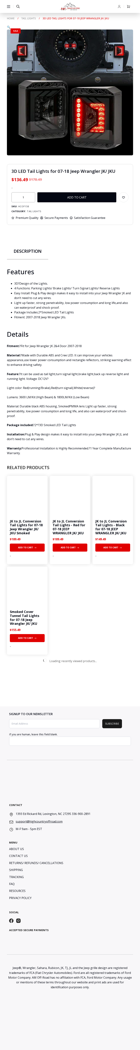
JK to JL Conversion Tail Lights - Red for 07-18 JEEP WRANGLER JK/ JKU (69, 527)
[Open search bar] (18, 6)
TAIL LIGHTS (34, 211)
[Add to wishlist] (123, 197)
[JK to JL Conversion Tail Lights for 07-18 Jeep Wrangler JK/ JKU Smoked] (27, 496)
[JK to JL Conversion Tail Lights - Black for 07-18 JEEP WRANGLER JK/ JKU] (112, 496)
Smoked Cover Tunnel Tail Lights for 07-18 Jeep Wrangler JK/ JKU (24, 617)
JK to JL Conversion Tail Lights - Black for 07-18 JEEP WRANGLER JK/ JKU (111, 527)
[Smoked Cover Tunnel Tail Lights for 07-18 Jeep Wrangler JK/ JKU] (27, 587)
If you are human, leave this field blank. (33, 734)
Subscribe (112, 723)
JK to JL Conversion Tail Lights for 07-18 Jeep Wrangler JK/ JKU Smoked (26, 527)
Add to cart (77, 197)
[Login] (119, 6)
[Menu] (8, 6)
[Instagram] (18, 921)
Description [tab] (28, 251)
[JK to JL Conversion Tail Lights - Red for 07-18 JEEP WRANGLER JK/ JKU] (70, 496)
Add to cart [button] (25, 547)
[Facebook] (11, 921)
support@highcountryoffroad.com (39, 821)
